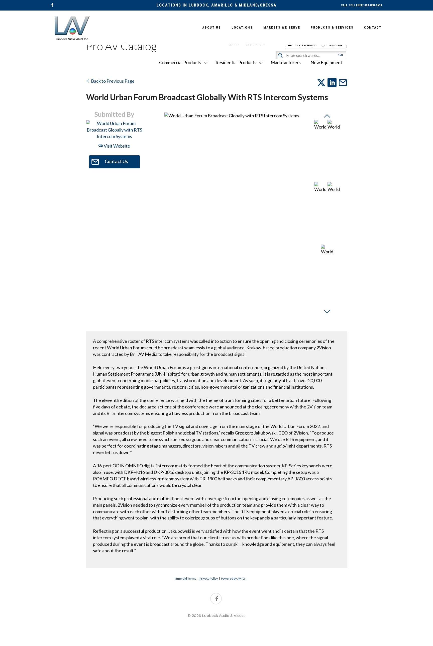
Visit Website (116, 146)
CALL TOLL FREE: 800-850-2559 (361, 5)
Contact (373, 27)
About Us (211, 27)
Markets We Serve (281, 27)
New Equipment (326, 62)
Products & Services (332, 27)
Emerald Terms (185, 578)
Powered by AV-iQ (233, 578)
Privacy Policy (208, 578)
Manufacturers (286, 62)
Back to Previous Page (112, 81)
